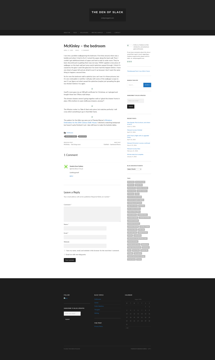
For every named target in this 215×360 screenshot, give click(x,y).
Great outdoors (132, 214)
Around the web (140, 182)
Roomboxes (146, 247)
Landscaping (137, 235)
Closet (137, 194)
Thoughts (97, 309)
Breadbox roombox (142, 188)
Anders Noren (142, 348)
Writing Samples (97, 32)
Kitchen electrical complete (135, 154)
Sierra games (138, 253)
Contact (117, 32)
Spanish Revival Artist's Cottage (136, 256)
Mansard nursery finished (134, 130)
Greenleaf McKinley (70, 136)
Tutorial (139, 259)
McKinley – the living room (72, 143)
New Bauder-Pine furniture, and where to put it (138, 123)
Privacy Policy (98, 326)
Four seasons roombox (134, 208)
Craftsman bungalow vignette (135, 199)
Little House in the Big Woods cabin (137, 238)
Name (66, 224)
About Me (67, 32)
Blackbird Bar (131, 188)
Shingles (130, 253)
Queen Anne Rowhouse (134, 247)
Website (66, 242)
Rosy (129, 250)
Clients (108, 32)
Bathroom (130, 185)
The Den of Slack (107, 12)
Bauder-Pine (139, 185)
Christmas (130, 194)
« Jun (127, 328)
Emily (77, 50)
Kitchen (130, 235)
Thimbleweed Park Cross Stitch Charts (138, 71)
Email (66, 233)
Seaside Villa (144, 250)
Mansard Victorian (132, 241)
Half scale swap (132, 232)
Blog (75, 32)
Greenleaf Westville (133, 226)
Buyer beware (131, 191)
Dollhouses (84, 32)
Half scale (141, 229)
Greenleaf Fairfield (132, 217)
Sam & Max (136, 250)
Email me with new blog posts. (76, 254)
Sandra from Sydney (76, 166)
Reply (71, 176)
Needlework (82, 136)
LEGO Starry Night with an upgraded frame (138, 136)
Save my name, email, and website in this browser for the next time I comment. (92, 250)
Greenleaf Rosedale (133, 220)
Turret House (131, 259)
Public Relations (99, 306)
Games (96, 302)
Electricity (141, 205)
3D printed (131, 182)
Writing (96, 313)
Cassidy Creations (142, 191)
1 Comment (85, 50)
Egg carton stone (132, 205)
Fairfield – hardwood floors (112, 143)
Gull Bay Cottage (144, 226)
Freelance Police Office (134, 211)
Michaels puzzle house (134, 244)
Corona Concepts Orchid (134, 196)
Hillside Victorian (142, 232)
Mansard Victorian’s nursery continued (138, 143)
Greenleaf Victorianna (133, 223)
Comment (67, 205)
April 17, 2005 (68, 50)
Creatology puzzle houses (134, 202)
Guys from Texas (132, 229)
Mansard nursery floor (133, 148)
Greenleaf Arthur (142, 214)
